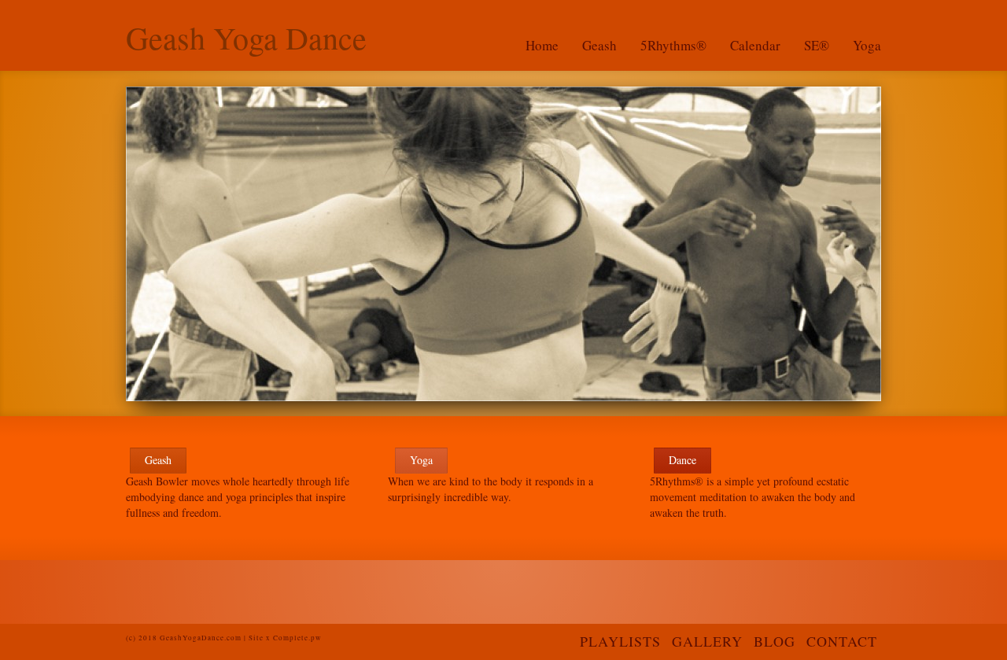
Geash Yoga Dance (246, 37)
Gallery (707, 641)
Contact (841, 641)
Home (542, 45)
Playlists (620, 641)
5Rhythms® (673, 45)
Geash (599, 45)
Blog (774, 641)
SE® (816, 45)
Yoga (867, 45)
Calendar (755, 45)
